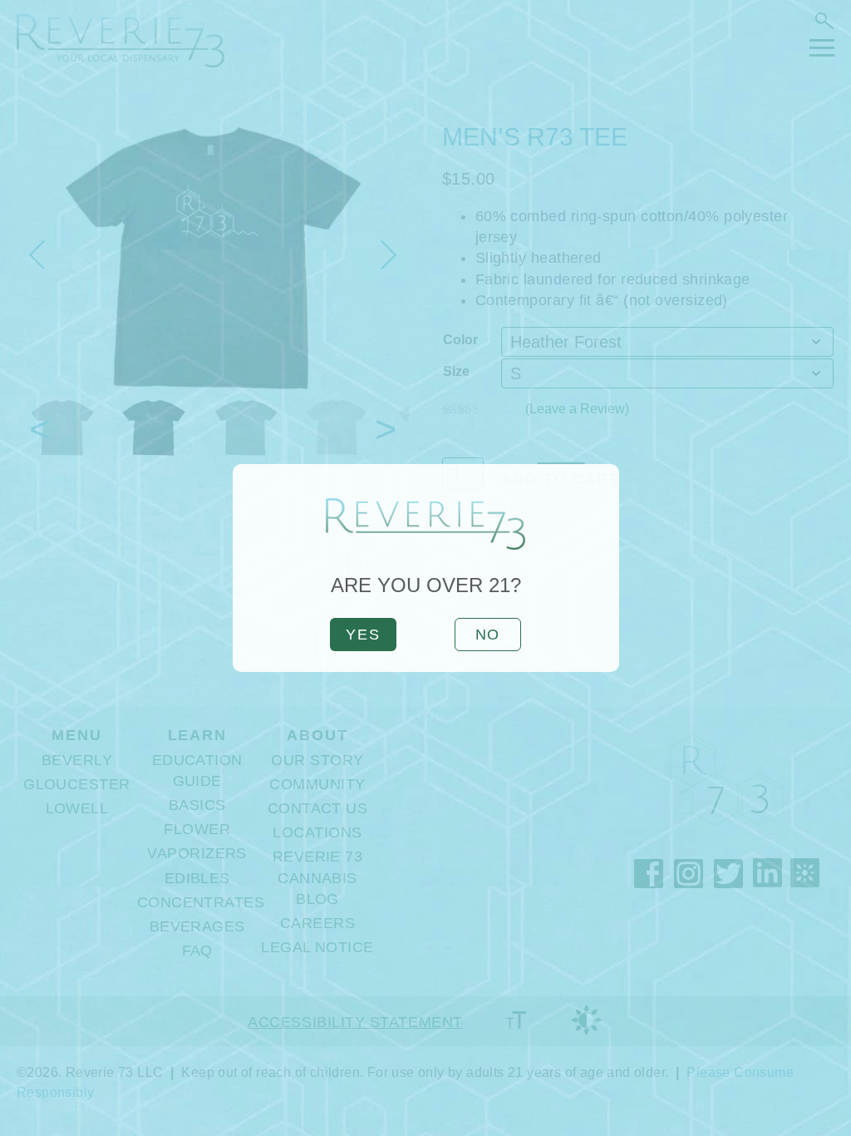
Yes (363, 634)
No (488, 634)
